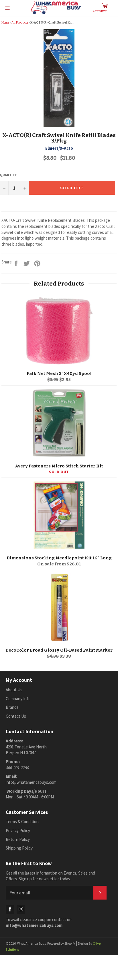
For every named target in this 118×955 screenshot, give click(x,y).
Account (99, 11)
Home (5, 22)
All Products (19, 22)
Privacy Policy (18, 830)
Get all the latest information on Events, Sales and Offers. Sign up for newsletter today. (50, 876)
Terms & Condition (22, 821)
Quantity (8, 175)
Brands (12, 707)
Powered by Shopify (61, 943)
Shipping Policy (19, 848)
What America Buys (31, 943)
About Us (14, 689)
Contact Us (16, 716)
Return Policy (18, 839)
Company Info (18, 698)
